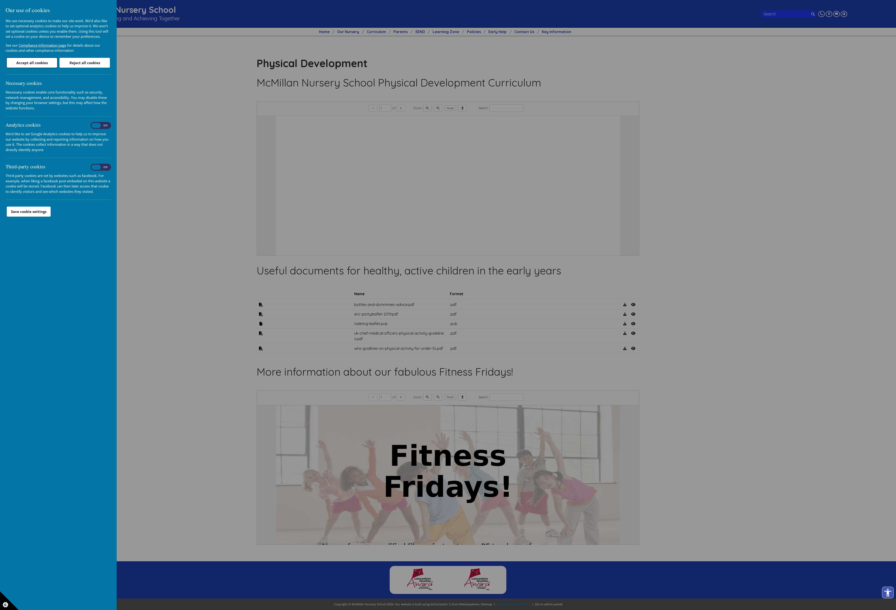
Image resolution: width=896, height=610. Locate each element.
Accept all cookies (32, 62)
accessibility (887, 592)
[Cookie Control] (9, 600)
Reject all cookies (85, 62)
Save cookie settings (28, 211)
